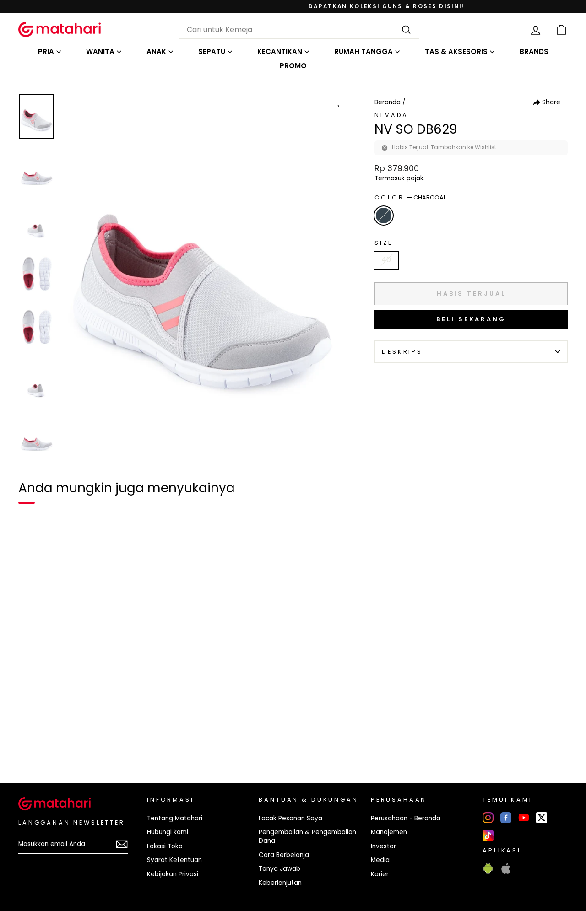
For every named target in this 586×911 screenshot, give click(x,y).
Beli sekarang (471, 319)
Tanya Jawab (279, 868)
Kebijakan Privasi (172, 874)
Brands (534, 51)
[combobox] (299, 30)
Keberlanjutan (280, 883)
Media (380, 860)
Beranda (387, 102)
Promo (293, 65)
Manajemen (389, 832)
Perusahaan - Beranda (405, 818)
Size (383, 243)
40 (386, 259)
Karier (380, 874)
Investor (383, 846)
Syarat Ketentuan (174, 860)
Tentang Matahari (174, 818)
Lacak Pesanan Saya (290, 818)
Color (410, 197)
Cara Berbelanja (284, 855)
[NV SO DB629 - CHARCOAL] (31, 745)
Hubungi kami (167, 832)
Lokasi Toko (165, 846)
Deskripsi (404, 352)
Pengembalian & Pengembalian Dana (307, 836)
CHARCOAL (383, 215)
